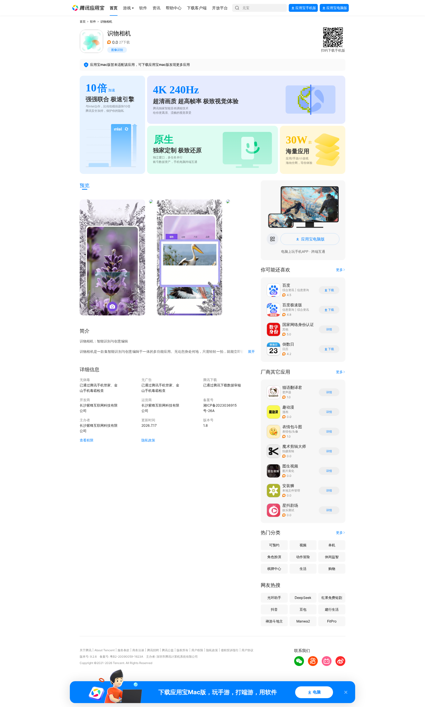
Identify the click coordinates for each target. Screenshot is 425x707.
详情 (329, 329)
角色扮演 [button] (274, 557)
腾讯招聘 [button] (153, 650)
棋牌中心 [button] (274, 568)
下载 (331, 290)
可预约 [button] (274, 545)
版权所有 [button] (182, 650)
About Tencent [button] (104, 650)
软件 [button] (93, 21)
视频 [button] (303, 545)
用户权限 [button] (197, 650)
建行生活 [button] (332, 609)
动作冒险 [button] (303, 557)
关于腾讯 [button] (85, 650)
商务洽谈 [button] (138, 650)
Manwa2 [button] (303, 621)
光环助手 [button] (274, 597)
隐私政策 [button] (148, 440)
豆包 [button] (303, 609)
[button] (88, 8)
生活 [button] (303, 568)
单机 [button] (331, 545)
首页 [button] (83, 21)
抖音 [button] (274, 609)
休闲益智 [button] (332, 557)
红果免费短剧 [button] (331, 597)
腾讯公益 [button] (168, 650)
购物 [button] (331, 568)
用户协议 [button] (247, 650)
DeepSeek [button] (303, 597)
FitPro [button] (331, 621)
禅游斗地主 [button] (274, 621)
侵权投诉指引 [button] (230, 650)
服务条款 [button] (123, 650)
